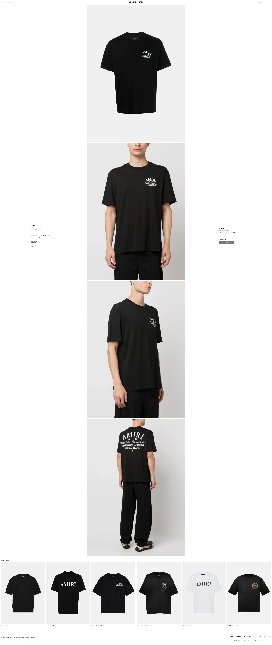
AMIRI (33, 225)
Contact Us (238, 636)
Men (2, 2)
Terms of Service (257, 636)
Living (12, 2)
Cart (270, 2)
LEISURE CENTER (260, 640)
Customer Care (247, 636)
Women (7, 2)
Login (265, 2)
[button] (228, 232)
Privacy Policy (237, 640)
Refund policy (267, 636)
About (231, 636)
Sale (16, 2)
